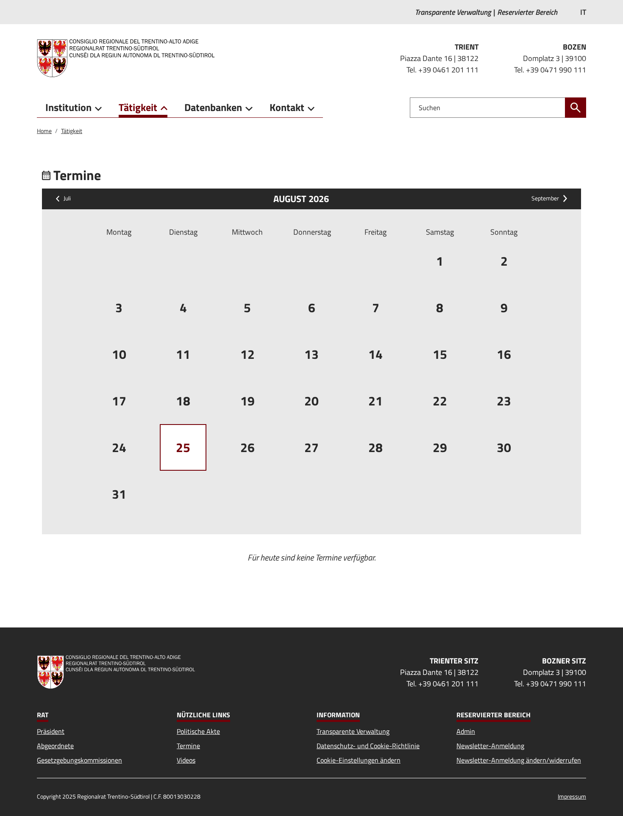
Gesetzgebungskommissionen (79, 760)
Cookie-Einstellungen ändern (358, 760)
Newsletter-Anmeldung (490, 746)
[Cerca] (575, 107)
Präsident (50, 731)
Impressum (572, 796)
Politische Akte (198, 731)
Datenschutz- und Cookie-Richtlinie (368, 746)
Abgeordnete (55, 746)
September (545, 199)
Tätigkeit (71, 130)
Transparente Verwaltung (353, 731)
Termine (188, 746)
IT (583, 12)
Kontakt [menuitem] (287, 107)
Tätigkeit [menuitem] (138, 107)
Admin (465, 731)
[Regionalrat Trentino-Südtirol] (129, 58)
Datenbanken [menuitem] (213, 107)
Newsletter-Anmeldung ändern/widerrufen (518, 760)
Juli (67, 198)
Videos (186, 760)
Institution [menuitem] (68, 107)
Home (44, 130)
